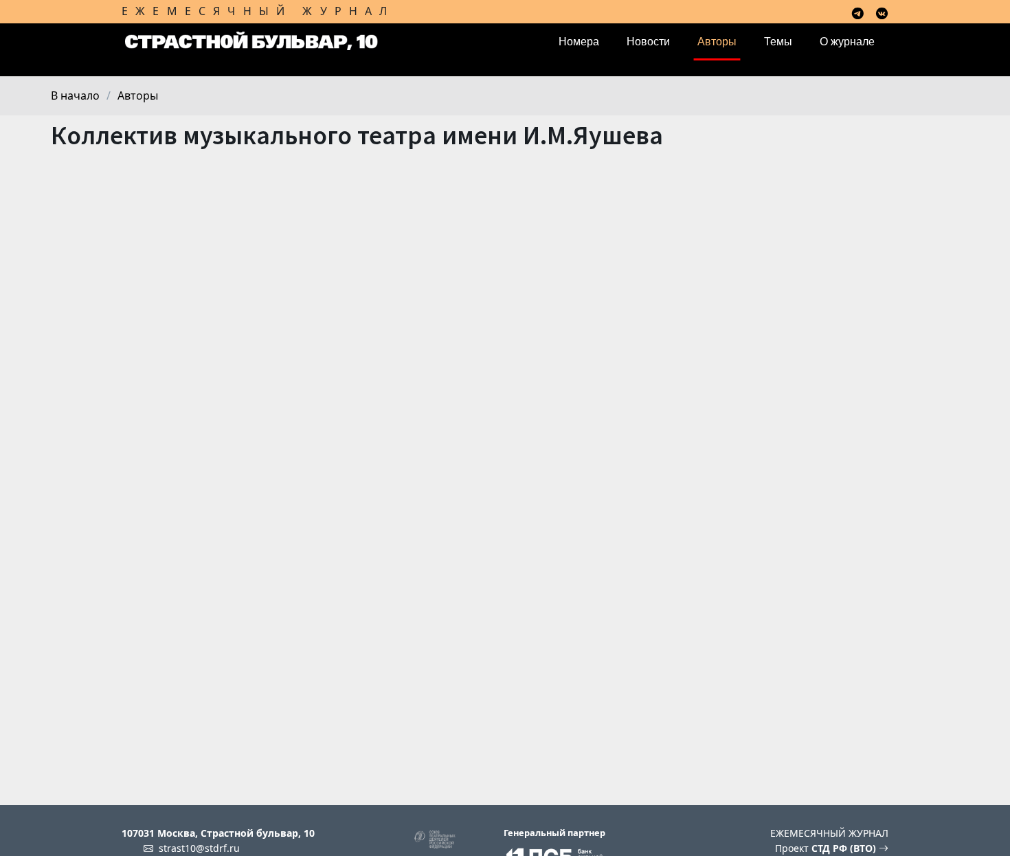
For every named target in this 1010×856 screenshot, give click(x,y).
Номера (579, 41)
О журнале (847, 41)
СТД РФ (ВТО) (845, 848)
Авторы (717, 41)
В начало (75, 95)
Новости (648, 41)
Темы (778, 41)
